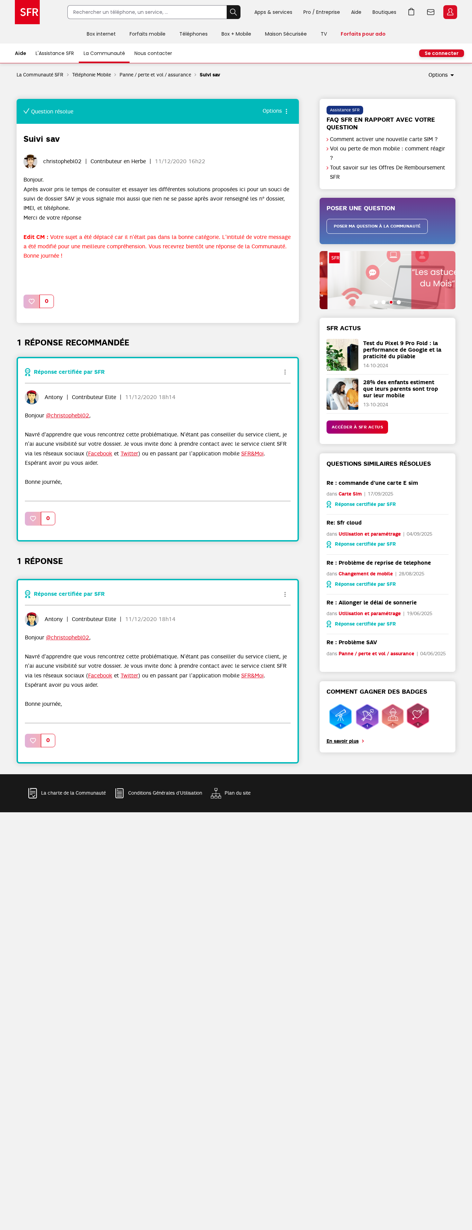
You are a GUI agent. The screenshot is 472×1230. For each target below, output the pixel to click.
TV (324, 33)
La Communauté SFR (40, 74)
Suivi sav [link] (210, 75)
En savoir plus (343, 741)
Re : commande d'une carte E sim (372, 483)
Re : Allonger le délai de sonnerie (372, 602)
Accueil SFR (27, 12)
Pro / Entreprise (321, 12)
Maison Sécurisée (286, 33)
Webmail (431, 12)
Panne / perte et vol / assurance (155, 74)
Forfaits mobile (148, 33)
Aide (356, 12)
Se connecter (442, 53)
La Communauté (104, 53)
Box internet (101, 33)
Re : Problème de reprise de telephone (379, 562)
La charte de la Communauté (73, 793)
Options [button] (438, 75)
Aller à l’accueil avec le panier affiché (411, 12)
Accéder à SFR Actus (357, 427)
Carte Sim (350, 494)
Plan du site (238, 793)
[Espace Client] (450, 12)
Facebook (100, 454)
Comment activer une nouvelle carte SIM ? (384, 139)
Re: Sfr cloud (344, 522)
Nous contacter (153, 53)
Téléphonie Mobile (91, 74)
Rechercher (233, 12)
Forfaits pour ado (363, 33)
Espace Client (450, 12)
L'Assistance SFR (55, 53)
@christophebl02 (67, 416)
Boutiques (384, 12)
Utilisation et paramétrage (370, 534)
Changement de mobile (366, 574)
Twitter (129, 454)
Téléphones (193, 33)
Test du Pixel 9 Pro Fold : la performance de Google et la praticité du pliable (402, 350)
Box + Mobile (236, 33)
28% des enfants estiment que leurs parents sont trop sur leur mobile (400, 389)
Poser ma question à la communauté (377, 226)
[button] (31, 301)
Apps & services (273, 12)
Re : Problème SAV (352, 642)
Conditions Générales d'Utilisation (165, 793)
